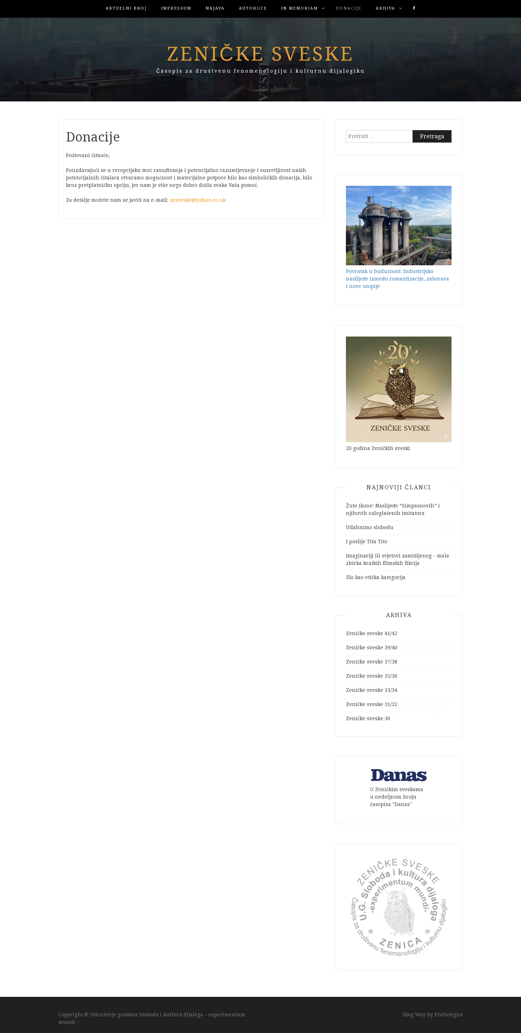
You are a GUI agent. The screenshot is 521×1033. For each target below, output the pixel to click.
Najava (215, 8)
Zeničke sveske (260, 54)
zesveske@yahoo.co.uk (198, 200)
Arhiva (385, 8)
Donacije (349, 8)
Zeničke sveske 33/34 (371, 690)
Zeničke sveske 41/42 (371, 633)
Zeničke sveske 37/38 (371, 662)
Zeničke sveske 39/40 (371, 647)
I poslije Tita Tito (366, 541)
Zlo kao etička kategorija (375, 577)
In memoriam (299, 8)
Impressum (176, 8)
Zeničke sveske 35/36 (371, 676)
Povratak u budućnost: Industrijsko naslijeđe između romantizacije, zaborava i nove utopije (397, 278)
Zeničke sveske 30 (368, 718)
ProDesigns (449, 1014)
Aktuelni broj (126, 8)
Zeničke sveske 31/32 (371, 704)
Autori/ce (253, 8)
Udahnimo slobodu (369, 527)
